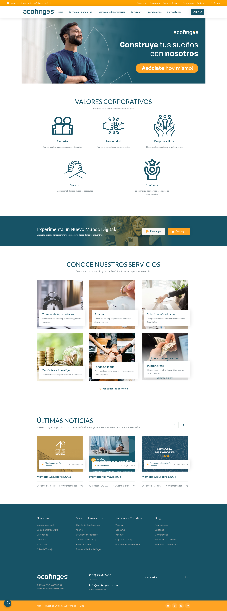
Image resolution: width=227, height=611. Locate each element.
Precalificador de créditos (127, 544)
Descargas (154, 463)
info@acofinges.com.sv (103, 585)
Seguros (135, 12)
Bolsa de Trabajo (171, 3)
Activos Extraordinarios (112, 12)
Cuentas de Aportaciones (58, 314)
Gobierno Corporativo (47, 529)
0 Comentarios (16, 489)
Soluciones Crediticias (161, 314)
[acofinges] (39, 12)
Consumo (120, 529)
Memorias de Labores (165, 539)
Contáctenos (174, 12)
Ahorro (99, 314)
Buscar (216, 3)
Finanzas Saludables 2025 (210, 476)
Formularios (188, 3)
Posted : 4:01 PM (205, 485)
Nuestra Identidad (45, 525)
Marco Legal (42, 534)
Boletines (159, 529)
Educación (155, 3)
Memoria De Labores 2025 (54, 476)
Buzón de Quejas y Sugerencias (60, 605)
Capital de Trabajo (124, 539)
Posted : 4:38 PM (153, 485)
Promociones (154, 12)
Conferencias (161, 534)
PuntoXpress (155, 365)
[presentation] (175, 425)
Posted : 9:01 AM (100, 485)
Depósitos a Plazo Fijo (56, 370)
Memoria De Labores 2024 (159, 476)
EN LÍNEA (197, 12)
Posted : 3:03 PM (48, 485)
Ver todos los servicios (115, 388)
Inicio (60, 12)
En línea (200, 3)
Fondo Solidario (104, 366)
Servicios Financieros (80, 12)
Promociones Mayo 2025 (105, 476)
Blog (47, 463)
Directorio (141, 3)
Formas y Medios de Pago (88, 549)
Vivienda (119, 525)
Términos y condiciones (166, 544)
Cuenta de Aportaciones (88, 525)
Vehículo (119, 534)
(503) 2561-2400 (100, 575)
